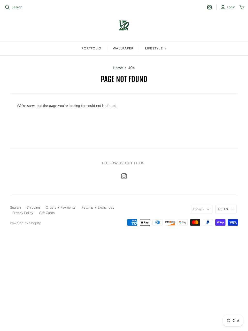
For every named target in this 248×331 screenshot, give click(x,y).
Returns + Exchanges (97, 207)
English (198, 209)
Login (231, 7)
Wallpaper (123, 48)
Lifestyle (154, 48)
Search (16, 7)
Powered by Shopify (25, 223)
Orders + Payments (61, 207)
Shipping (33, 207)
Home (118, 68)
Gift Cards (47, 213)
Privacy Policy (22, 213)
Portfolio (91, 48)
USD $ (223, 209)
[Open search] (7, 7)
